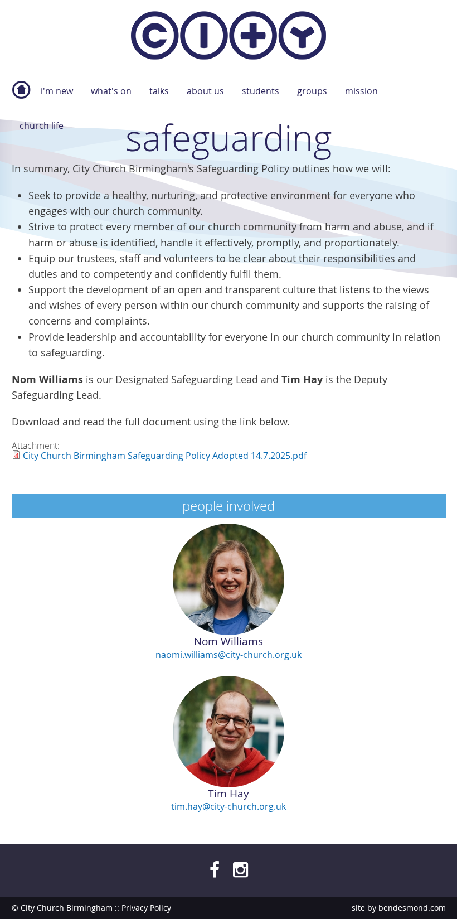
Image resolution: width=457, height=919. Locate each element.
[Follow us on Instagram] (240, 869)
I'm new (57, 91)
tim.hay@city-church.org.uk (228, 806)
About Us (205, 91)
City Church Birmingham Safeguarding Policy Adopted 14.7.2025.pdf (165, 455)
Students (260, 91)
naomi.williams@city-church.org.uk (228, 655)
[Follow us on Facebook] (215, 869)
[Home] (228, 37)
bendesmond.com (412, 907)
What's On (111, 91)
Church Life (42, 125)
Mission (361, 91)
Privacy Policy (146, 907)
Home (21, 95)
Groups (312, 91)
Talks (159, 91)
